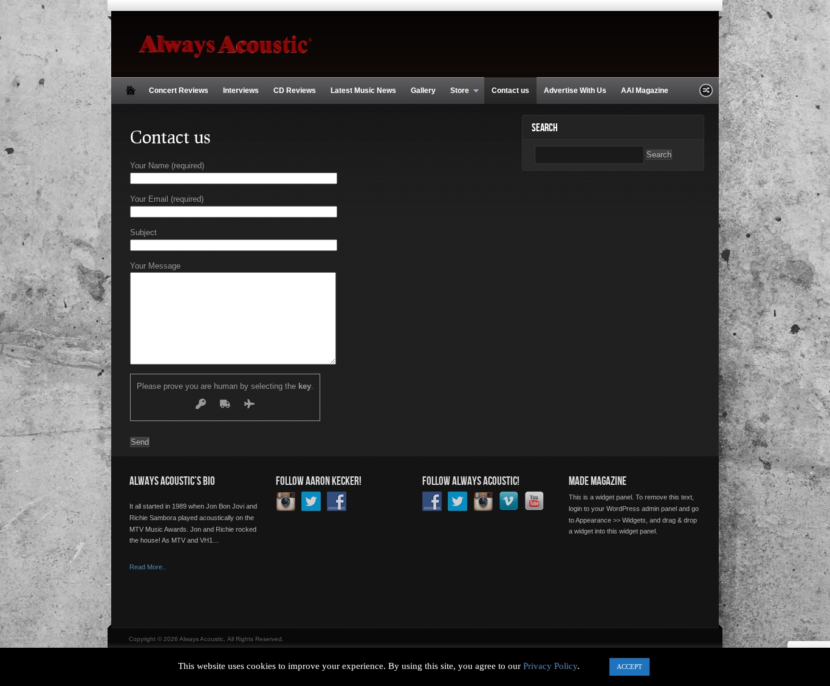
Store (456, 91)
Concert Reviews (178, 90)
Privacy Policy (550, 666)
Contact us (510, 90)
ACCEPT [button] (629, 666)
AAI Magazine (644, 90)
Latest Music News (363, 90)
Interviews (241, 90)
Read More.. (147, 567)
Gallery (423, 90)
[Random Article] (706, 94)
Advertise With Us (575, 90)
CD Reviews (294, 90)
